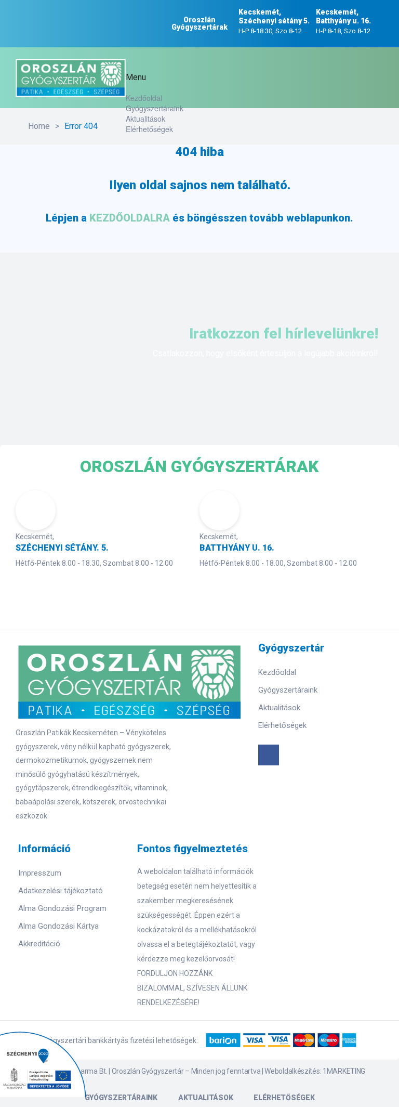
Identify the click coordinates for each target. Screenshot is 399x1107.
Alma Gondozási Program (62, 908)
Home (39, 126)
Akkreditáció (39, 943)
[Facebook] (268, 755)
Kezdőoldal (144, 98)
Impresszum (39, 873)
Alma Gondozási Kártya (58, 926)
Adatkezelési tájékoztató (60, 890)
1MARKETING (344, 1071)
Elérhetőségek (149, 129)
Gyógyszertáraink (154, 108)
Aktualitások (145, 118)
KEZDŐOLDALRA (129, 218)
